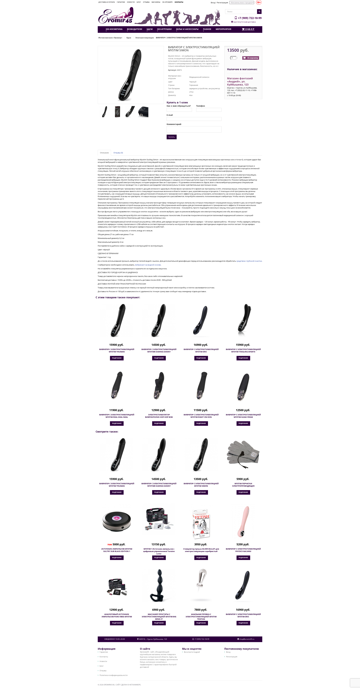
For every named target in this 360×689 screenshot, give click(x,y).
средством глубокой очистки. (249, 261)
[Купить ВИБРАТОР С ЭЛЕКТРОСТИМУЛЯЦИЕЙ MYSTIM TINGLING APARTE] (243, 320)
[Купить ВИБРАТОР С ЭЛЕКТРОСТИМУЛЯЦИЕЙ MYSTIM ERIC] (201, 320)
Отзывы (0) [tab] (118, 152)
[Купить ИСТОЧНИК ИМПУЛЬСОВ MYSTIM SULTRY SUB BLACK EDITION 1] (116, 521)
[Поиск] (259, 11)
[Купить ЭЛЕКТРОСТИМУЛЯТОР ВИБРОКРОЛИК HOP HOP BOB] (159, 385)
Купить (171, 137)
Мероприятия (223, 29)
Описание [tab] (104, 152)
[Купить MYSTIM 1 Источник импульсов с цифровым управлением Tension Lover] (159, 519)
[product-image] (104, 111)
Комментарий (174, 124)
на (249, 29)
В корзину (252, 57)
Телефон (200, 106)
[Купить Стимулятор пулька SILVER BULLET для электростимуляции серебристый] (201, 521)
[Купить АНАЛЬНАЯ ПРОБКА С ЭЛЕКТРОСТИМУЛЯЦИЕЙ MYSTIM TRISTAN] (201, 585)
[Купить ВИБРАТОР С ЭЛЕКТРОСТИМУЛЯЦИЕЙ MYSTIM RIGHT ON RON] (201, 385)
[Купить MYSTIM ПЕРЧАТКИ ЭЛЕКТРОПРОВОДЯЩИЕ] (243, 454)
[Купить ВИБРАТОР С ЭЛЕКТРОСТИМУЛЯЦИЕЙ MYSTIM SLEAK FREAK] (243, 387)
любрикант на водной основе (148, 265)
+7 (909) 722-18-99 (249, 18)
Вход (213, 2)
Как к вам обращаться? (179, 106)
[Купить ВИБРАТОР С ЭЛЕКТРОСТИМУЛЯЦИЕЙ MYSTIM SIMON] (201, 454)
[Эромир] (115, 15)
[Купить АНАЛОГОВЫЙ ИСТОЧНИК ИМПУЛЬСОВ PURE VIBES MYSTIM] (116, 587)
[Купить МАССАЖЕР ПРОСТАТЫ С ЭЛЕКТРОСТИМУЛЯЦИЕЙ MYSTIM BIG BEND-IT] (159, 585)
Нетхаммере (135, 685)
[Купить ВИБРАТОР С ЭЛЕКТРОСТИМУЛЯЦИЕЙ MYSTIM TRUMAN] (116, 320)
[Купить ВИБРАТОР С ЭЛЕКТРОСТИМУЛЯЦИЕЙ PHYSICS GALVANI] (243, 521)
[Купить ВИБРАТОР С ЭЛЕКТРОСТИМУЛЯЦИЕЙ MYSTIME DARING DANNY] (159, 320)
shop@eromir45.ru (246, 639)
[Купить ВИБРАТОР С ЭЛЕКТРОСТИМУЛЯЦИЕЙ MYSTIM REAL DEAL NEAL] (116, 385)
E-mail (170, 115)
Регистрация (222, 2)
